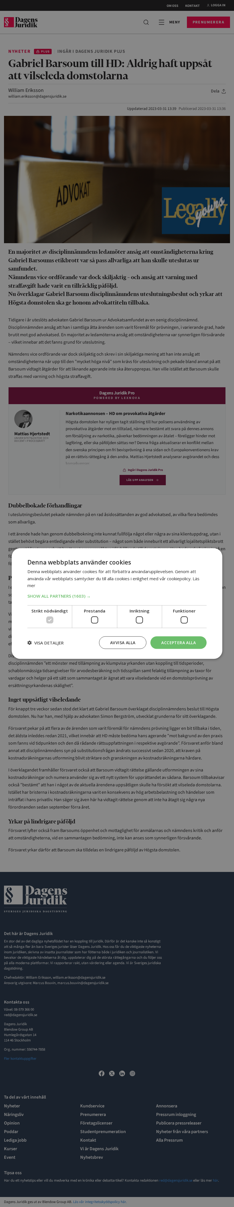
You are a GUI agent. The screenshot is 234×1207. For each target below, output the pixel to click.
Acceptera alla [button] (178, 642)
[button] (117, 596)
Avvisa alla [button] (122, 642)
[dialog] (117, 603)
